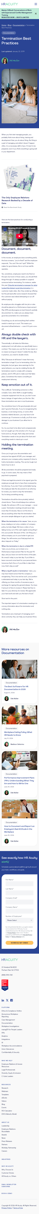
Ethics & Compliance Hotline (12, 1011)
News (4, 1138)
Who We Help (7, 1060)
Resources (6, 1084)
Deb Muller (14, 60)
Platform (6, 1007)
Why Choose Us (7, 1170)
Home (4, 25)
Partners (4, 1144)
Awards (4, 1135)
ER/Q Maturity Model (9, 1114)
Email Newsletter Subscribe (9, 1185)
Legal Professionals (8, 1070)
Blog (9, 25)
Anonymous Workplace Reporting (10, 1015)
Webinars (5, 1091)
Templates (5, 1094)
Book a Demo (7, 1193)
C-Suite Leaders (7, 1076)
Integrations (6, 1039)
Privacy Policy (7, 1208)
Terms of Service (16, 936)
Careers (4, 1151)
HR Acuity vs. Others (9, 1176)
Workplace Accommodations (12, 1046)
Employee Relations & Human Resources (12, 1065)
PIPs (3, 1033)
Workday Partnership (9, 1148)
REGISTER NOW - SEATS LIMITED (15, 17)
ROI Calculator (7, 1111)
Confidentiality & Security (10, 1052)
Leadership (5, 1126)
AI (2, 1042)
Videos (4, 1101)
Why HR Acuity (8, 1166)
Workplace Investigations (10, 1026)
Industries (6, 1159)
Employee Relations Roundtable (9, 1130)
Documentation (18, 25)
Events (4, 1107)
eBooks (4, 1098)
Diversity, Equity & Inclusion (11, 1073)
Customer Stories (8, 1173)
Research (5, 1088)
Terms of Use (18, 1208)
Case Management (8, 1020)
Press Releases (7, 1141)
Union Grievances (8, 1049)
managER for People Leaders (12, 1030)
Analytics (5, 1036)
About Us (5, 1122)
